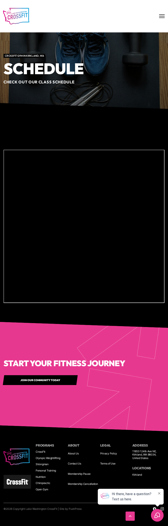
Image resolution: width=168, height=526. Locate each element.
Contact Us (74, 463)
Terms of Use (108, 463)
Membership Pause (79, 473)
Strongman (42, 464)
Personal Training (46, 470)
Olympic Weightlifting (48, 458)
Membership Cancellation (83, 484)
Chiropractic (43, 483)
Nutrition (41, 477)
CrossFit (40, 451)
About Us (73, 453)
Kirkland (137, 474)
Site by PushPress (71, 508)
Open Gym (42, 489)
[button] (130, 516)
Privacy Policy (108, 453)
